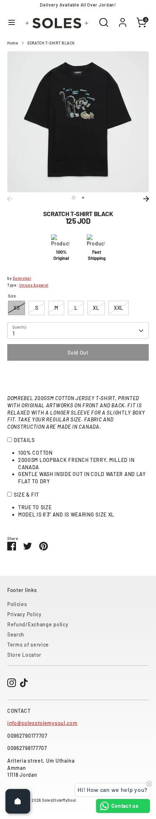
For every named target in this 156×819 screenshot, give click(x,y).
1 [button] (73, 198)
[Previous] (10, 199)
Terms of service (28, 645)
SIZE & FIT (26, 495)
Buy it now (78, 374)
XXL (118, 308)
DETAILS (24, 440)
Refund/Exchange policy (37, 624)
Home (13, 42)
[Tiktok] (24, 682)
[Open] (17, 801)
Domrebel (22, 278)
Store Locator (24, 655)
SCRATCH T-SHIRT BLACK (51, 42)
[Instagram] (11, 682)
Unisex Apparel (33, 285)
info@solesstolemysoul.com (42, 723)
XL (96, 308)
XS (16, 308)
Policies (17, 604)
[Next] (146, 199)
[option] (78, 121)
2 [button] (83, 198)
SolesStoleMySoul (59, 800)
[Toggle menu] (11, 22)
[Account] (122, 19)
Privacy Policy (24, 614)
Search (15, 634)
